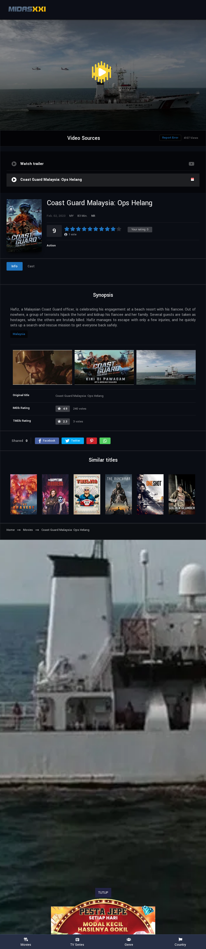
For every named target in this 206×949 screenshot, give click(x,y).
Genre (129, 944)
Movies (26, 944)
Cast (31, 266)
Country (180, 944)
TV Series (77, 944)
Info (15, 266)
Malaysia (19, 334)
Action (51, 245)
